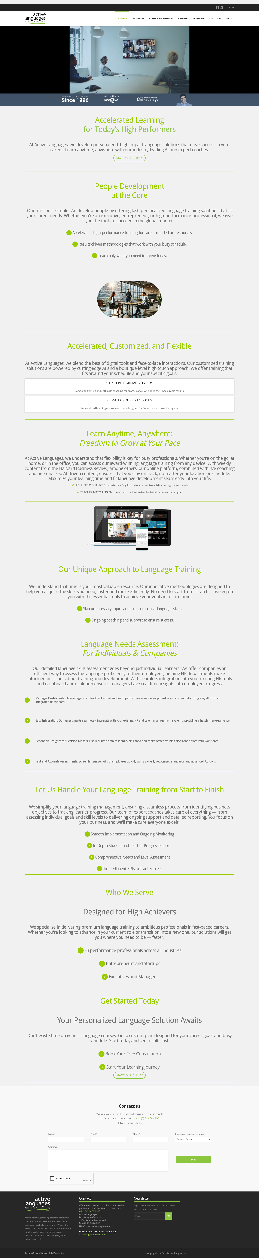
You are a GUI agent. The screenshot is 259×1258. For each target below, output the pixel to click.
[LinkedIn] (221, 7)
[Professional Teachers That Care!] (35, 18)
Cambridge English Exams (92, 1234)
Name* (51, 1134)
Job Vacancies (56, 1253)
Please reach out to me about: (190, 1134)
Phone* (136, 1134)
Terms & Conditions (36, 1253)
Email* (94, 1134)
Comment (53, 1147)
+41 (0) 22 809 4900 (147, 1118)
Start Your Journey (129, 157)
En (229, 7)
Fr (233, 7)
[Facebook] (217, 7)
